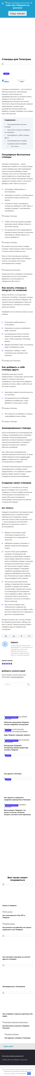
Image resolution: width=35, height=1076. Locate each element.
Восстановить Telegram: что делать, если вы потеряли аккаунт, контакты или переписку (17, 812)
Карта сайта (8, 1046)
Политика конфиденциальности (13, 1056)
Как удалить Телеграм (13, 774)
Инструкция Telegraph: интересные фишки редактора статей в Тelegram (16, 748)
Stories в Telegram (10, 905)
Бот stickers (15, 146)
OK (29, 1073)
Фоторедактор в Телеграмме (14, 986)
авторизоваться (17, 677)
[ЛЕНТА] (17, 770)
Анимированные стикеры (17, 141)
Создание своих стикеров (17, 144)
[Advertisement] (17, 37)
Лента (6, 73)
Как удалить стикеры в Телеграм (18, 1038)
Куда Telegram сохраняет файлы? (17, 735)
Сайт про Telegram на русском (17, 6)
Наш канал (17, 13)
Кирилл (14, 642)
